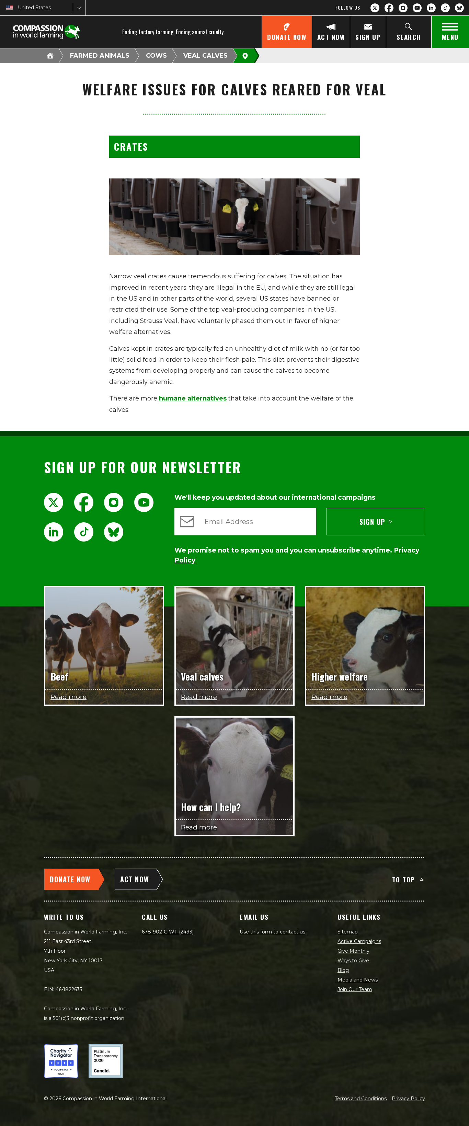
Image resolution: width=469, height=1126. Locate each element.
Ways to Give (353, 960)
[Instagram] (403, 7)
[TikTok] (445, 7)
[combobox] (18, 7)
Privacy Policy (408, 1098)
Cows (156, 55)
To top (403, 879)
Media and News (358, 980)
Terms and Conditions (361, 1098)
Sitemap (348, 932)
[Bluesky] (459, 7)
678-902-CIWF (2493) (168, 932)
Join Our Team (355, 989)
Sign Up (372, 521)
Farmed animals (99, 55)
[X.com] (374, 7)
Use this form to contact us (272, 932)
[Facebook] (389, 7)
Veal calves (205, 55)
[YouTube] (417, 7)
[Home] (50, 55)
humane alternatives (193, 398)
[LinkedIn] (431, 7)
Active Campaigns (359, 941)
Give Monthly (353, 951)
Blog (343, 970)
